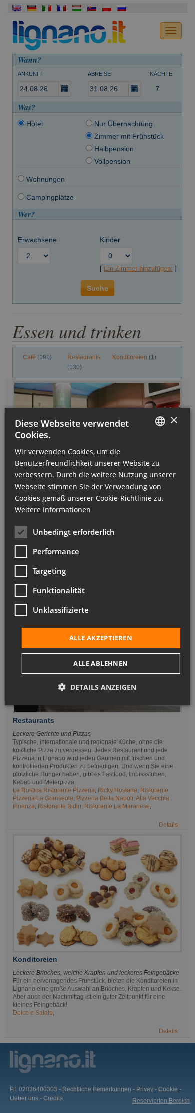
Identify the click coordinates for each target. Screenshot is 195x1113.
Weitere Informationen (53, 509)
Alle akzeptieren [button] (101, 637)
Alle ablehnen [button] (101, 663)
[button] (97, 687)
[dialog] (97, 557)
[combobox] (160, 421)
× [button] (174, 420)
